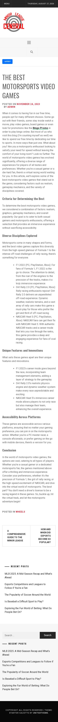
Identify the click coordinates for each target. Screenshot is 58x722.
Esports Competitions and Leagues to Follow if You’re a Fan (25, 586)
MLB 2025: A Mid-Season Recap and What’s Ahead (28, 575)
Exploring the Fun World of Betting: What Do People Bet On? (28, 610)
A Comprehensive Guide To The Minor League (16, 536)
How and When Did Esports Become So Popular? (44, 536)
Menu (6, 4)
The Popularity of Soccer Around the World (28, 594)
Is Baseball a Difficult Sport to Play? (24, 601)
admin (11, 107)
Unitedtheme (40, 713)
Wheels (20, 512)
